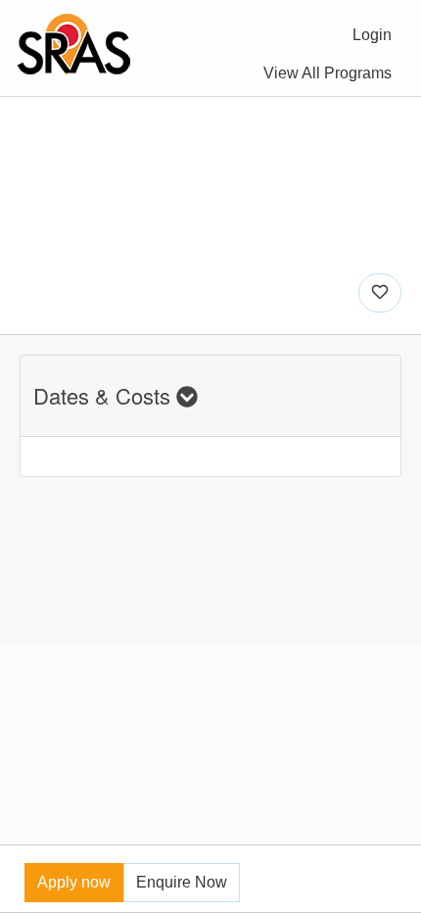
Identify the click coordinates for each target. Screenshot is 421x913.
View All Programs (327, 73)
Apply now (74, 882)
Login (372, 34)
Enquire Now (181, 882)
